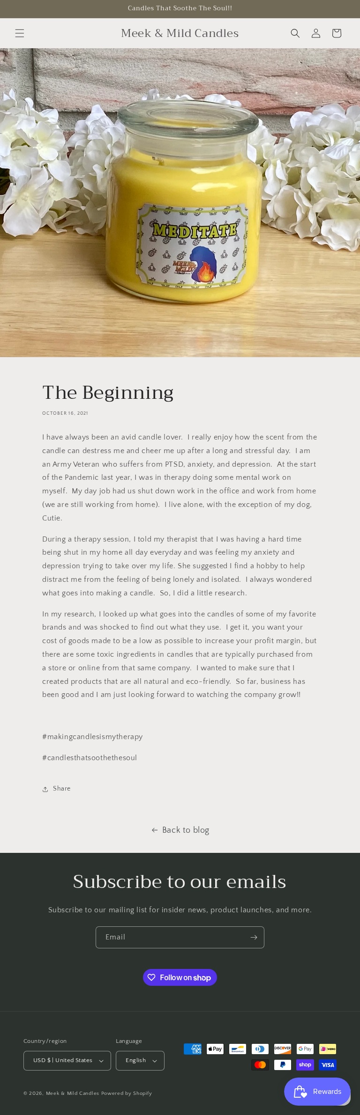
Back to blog (186, 830)
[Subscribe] (253, 937)
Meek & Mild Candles (72, 1093)
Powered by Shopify (126, 1093)
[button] (19, 33)
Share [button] (62, 788)
